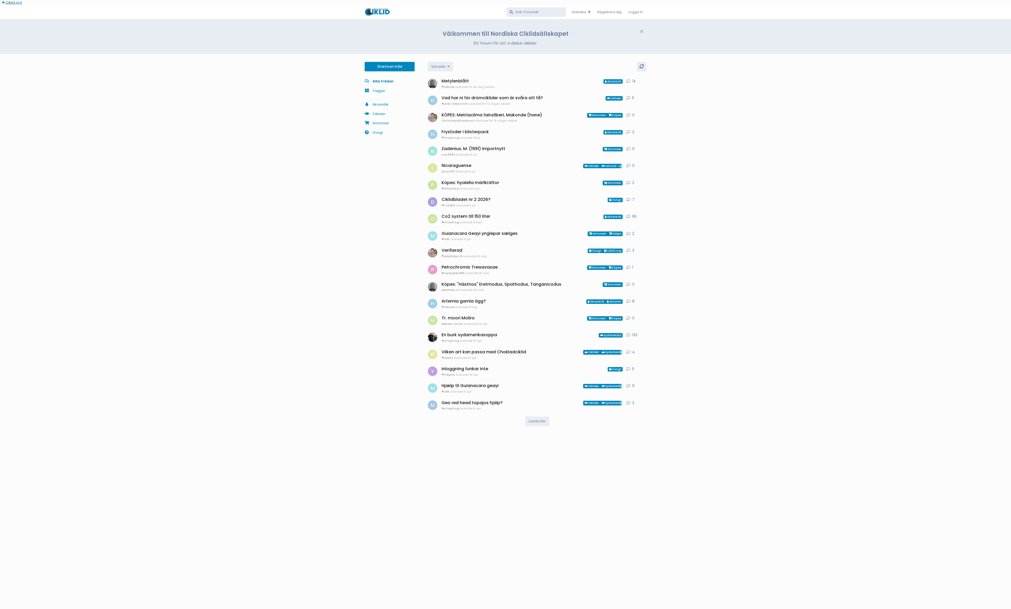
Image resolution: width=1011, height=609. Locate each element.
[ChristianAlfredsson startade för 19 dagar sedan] (432, 117)
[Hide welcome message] (641, 31)
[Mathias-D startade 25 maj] (432, 286)
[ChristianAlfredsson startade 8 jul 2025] (432, 253)
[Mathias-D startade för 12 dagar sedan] (432, 83)
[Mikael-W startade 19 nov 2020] (432, 337)
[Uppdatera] (641, 66)
